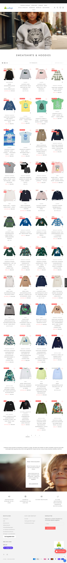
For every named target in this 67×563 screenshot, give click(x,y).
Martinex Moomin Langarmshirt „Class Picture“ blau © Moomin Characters (57, 265)
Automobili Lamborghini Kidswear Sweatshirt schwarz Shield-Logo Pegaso (25, 419)
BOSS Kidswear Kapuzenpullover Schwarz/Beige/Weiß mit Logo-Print (9, 322)
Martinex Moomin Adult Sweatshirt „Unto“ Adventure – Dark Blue (57, 148)
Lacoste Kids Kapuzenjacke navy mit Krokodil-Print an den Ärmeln (41, 294)
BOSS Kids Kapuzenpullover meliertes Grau (9, 293)
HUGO (57, 175)
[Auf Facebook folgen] (3, 554)
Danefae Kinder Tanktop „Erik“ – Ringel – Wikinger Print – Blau (9, 152)
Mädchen (34, 5)
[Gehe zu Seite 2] (39, 435)
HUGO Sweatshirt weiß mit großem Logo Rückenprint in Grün (25, 386)
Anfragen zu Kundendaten (9, 533)
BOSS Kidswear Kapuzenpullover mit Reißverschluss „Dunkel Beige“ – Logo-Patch (41, 149)
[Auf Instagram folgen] (7, 554)
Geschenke (46, 7)
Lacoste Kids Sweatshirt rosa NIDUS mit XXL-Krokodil (41, 87)
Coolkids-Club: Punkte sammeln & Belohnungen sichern (33, 1)
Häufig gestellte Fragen (30, 521)
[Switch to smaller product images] (4, 63)
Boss (41, 143)
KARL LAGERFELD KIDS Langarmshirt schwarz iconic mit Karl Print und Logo (9, 419)
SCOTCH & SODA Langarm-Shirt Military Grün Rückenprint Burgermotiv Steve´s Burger (41, 424)
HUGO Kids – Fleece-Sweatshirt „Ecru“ (9, 206)
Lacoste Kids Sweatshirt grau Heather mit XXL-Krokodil (25, 87)
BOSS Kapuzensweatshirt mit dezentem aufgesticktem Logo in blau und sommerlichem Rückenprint (41, 388)
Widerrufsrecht (6, 525)
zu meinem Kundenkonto (9, 529)
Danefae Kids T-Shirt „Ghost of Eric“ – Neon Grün (57, 115)
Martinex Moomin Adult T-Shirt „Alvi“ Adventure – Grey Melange (9, 180)
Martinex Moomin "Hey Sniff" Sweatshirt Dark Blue (9, 119)
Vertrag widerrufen (9, 536)
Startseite (5, 13)
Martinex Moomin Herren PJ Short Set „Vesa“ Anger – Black (25, 180)
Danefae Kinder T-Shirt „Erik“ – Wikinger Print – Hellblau (25, 152)
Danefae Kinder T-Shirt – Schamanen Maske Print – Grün (41, 120)
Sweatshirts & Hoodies (18, 13)
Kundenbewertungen (29, 523)
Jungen (41, 5)
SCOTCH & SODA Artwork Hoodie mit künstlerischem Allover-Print (9, 390)
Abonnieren (50, 528)
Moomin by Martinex (57, 85)
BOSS (10, 289)
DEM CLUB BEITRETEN (33, 483)
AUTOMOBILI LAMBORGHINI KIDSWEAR (25, 412)
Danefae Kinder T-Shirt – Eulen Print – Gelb (25, 119)
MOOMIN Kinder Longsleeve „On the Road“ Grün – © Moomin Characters (9, 265)
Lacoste (25, 82)
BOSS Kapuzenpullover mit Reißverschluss (9, 87)
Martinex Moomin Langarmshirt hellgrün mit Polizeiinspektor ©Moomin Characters (25, 354)
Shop (10, 13)
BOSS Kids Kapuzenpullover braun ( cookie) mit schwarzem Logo (25, 294)
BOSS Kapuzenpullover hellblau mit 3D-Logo (57, 386)
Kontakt (26, 518)
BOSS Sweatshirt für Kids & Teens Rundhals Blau (41, 321)
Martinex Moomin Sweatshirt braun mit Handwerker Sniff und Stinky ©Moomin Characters (57, 323)
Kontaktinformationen (8, 531)
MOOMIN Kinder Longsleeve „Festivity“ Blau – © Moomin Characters (25, 265)
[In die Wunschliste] (14, 69)
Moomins (32, 7)
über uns (5, 544)
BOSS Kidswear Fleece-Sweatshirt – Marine (25, 207)
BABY (45, 5)
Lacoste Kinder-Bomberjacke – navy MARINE (57, 207)
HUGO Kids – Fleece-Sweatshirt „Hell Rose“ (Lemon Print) (57, 179)
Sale (34, 9)
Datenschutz (6, 523)
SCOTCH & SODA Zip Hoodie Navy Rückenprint (57, 356)
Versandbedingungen (8, 527)
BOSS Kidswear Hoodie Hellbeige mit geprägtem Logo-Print (57, 294)
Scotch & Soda (57, 353)
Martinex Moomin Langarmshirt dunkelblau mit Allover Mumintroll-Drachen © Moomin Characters (41, 355)
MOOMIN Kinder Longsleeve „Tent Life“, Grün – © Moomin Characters (41, 265)
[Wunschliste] (60, 7)
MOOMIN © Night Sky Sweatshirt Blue (25, 232)
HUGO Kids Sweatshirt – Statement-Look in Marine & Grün (25, 322)
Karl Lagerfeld (9, 414)
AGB (4, 521)
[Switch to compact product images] (7, 63)
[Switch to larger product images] (2, 63)
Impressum (5, 518)
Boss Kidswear (9, 82)
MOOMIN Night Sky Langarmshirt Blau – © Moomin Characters (57, 234)
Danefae (25, 116)
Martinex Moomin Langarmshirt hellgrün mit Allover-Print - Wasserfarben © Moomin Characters (9, 355)
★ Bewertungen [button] (66, 282)
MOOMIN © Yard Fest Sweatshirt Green (41, 233)
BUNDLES (38, 7)
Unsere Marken (25, 5)
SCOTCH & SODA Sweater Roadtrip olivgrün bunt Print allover (57, 423)
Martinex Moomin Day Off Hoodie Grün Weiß (57, 89)
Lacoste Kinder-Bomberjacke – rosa (41, 207)
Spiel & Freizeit (23, 7)
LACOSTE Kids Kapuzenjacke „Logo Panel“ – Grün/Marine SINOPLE (9, 235)
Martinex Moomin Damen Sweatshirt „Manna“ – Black (41, 179)
